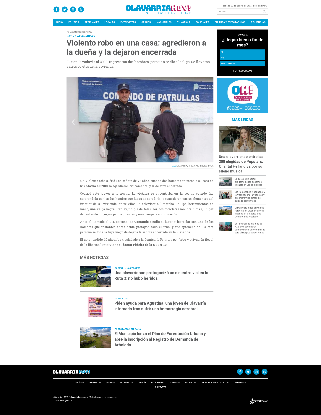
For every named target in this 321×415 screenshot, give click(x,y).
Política (73, 22)
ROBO (190, 166)
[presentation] (73, 123)
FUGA (210, 166)
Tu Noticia (183, 22)
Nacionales (164, 22)
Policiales (202, 22)
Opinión (146, 22)
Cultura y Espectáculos (230, 22)
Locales (109, 22)
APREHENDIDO (200, 166)
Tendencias (258, 22)
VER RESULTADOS (242, 71)
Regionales (92, 22)
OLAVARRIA (182, 166)
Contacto (160, 387)
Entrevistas (128, 22)
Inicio (59, 22)
